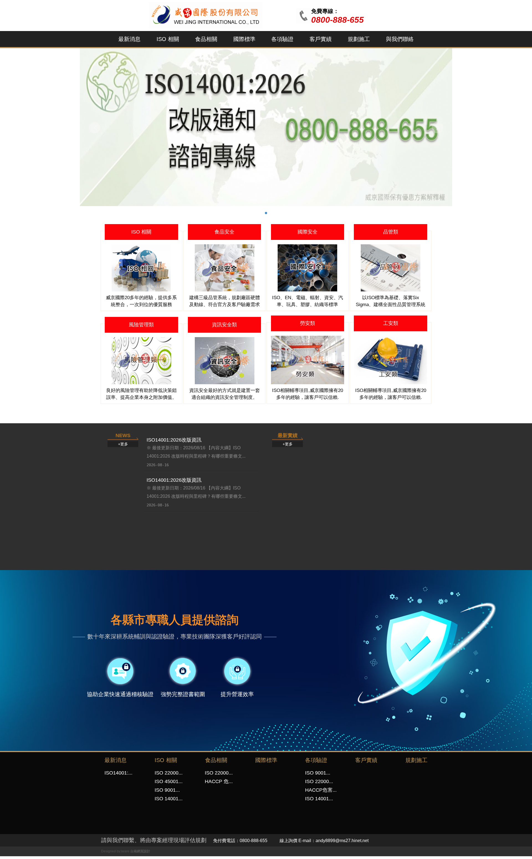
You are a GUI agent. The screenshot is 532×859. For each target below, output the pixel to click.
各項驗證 (282, 39)
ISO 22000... (169, 773)
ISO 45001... (169, 781)
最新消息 (129, 39)
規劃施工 (359, 39)
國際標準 (244, 39)
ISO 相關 (168, 39)
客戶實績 (321, 39)
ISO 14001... (169, 798)
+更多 (123, 444)
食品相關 (206, 39)
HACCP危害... (321, 790)
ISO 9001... (167, 790)
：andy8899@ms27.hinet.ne (339, 840)
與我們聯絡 (400, 39)
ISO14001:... (118, 773)
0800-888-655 (337, 19)
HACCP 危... (219, 781)
